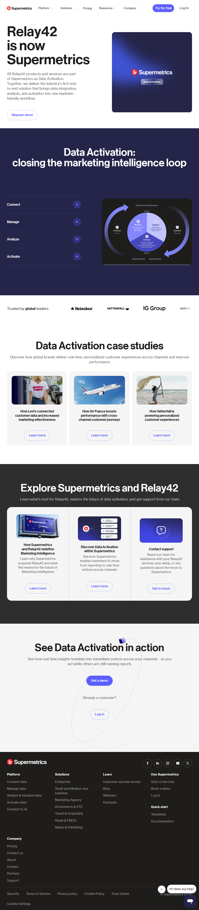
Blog (106, 788)
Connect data (17, 781)
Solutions (66, 8)
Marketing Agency (68, 800)
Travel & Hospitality (69, 813)
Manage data (16, 788)
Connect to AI (17, 809)
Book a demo (160, 788)
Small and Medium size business (71, 791)
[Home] (19, 8)
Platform (43, 8)
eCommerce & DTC (69, 806)
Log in (155, 795)
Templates (158, 814)
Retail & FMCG (66, 820)
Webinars (109, 795)
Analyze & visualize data (24, 795)
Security (13, 893)
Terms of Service (38, 893)
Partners (13, 873)
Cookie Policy (94, 893)
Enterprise (62, 781)
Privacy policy (67, 893)
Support (13, 880)
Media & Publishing (69, 827)
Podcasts (110, 802)
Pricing (87, 8)
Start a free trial (162, 781)
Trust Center (120, 893)
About (11, 860)
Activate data (16, 802)
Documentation (162, 821)
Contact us (15, 853)
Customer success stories (122, 781)
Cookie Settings (19, 903)
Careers (12, 866)
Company (130, 8)
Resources (106, 8)
